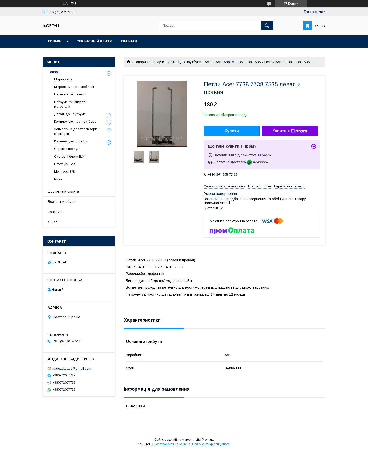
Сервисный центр (94, 41)
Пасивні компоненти (69, 94)
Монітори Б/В (64, 171)
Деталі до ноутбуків (184, 62)
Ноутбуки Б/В (64, 164)
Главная (129, 41)
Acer (208, 62)
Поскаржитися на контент (172, 444)
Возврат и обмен (62, 202)
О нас (52, 222)
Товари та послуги (149, 62)
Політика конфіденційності (211, 444)
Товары (54, 41)
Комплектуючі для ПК (70, 141)
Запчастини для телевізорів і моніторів (76, 131)
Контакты (55, 212)
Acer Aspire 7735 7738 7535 (238, 62)
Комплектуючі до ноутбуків (75, 121)
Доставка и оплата (63, 191)
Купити (232, 131)
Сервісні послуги (67, 149)
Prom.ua (208, 439)
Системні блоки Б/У (69, 156)
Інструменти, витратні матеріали (70, 104)
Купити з (281, 131)
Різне (58, 179)
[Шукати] (267, 25)
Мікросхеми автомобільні (74, 87)
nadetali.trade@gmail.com (71, 368)
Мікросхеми (63, 79)
